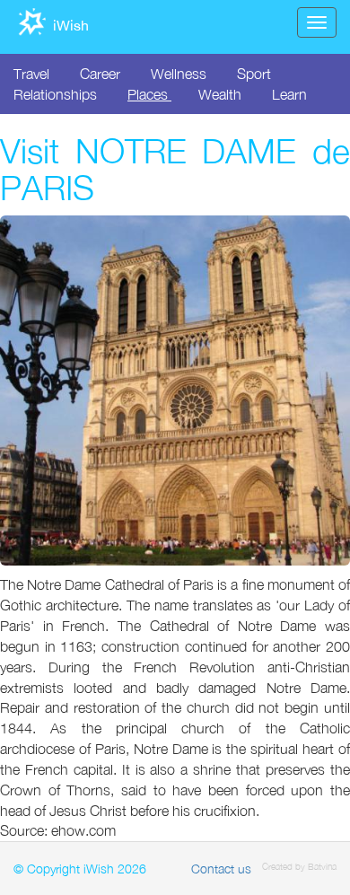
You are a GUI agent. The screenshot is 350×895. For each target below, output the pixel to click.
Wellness (178, 74)
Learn (289, 94)
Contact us (221, 868)
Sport (254, 74)
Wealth (219, 94)
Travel (31, 74)
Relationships (55, 94)
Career (100, 74)
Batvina (322, 866)
